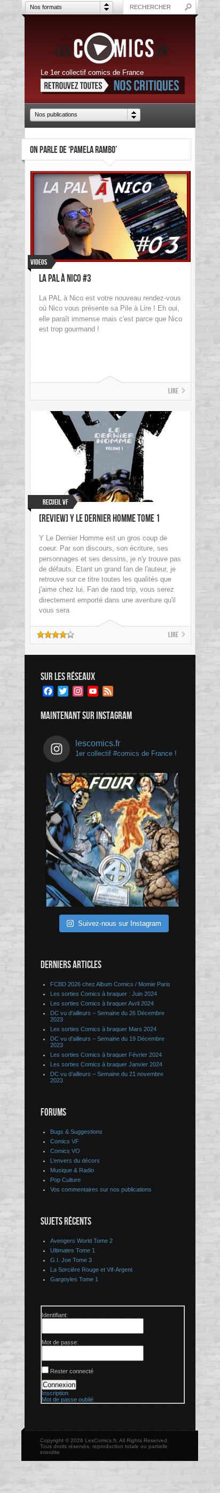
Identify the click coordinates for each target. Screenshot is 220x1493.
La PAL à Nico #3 (65, 279)
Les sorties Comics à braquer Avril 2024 (102, 1003)
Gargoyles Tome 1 (74, 1279)
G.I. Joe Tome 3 (71, 1260)
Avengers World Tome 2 (81, 1240)
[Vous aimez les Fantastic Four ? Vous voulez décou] (112, 840)
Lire (173, 391)
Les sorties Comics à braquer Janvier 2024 (106, 1064)
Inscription (55, 1393)
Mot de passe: (60, 1342)
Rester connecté (71, 1371)
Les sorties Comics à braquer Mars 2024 (103, 1029)
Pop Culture (65, 1180)
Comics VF (64, 1141)
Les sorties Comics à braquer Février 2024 (106, 1054)
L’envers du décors (75, 1160)
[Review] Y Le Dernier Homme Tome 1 (99, 519)
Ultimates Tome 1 (72, 1250)
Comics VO (65, 1151)
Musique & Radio (72, 1170)
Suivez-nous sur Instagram (119, 923)
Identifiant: (55, 1315)
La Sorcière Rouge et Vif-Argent (91, 1269)
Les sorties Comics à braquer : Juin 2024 (103, 994)
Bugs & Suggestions (76, 1131)
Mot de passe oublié (67, 1399)
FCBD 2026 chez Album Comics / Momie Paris (110, 984)
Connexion (59, 1385)
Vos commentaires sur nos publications (101, 1189)
